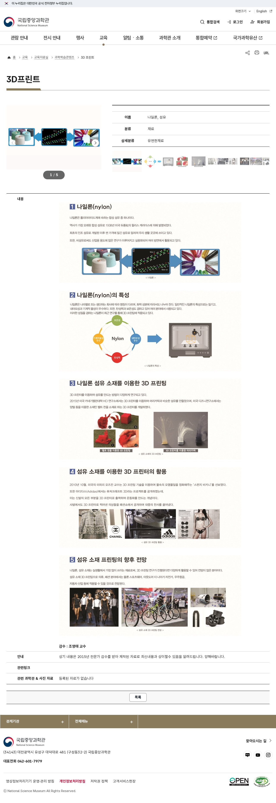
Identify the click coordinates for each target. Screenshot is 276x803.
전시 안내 (52, 38)
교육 (104, 38)
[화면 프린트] (256, 53)
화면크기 (240, 11)
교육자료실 (41, 57)
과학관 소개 (169, 38)
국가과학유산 (245, 38)
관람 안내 (19, 38)
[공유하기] (247, 53)
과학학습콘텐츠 (64, 57)
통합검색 (213, 22)
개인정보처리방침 (72, 781)
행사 (80, 38)
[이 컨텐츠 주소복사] (266, 53)
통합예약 (204, 38)
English (262, 11)
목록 (138, 697)
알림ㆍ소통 (133, 38)
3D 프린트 (87, 57)
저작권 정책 (99, 781)
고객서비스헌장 (124, 781)
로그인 (238, 22)
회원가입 (263, 22)
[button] (95, 143)
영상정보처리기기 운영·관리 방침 (30, 781)
